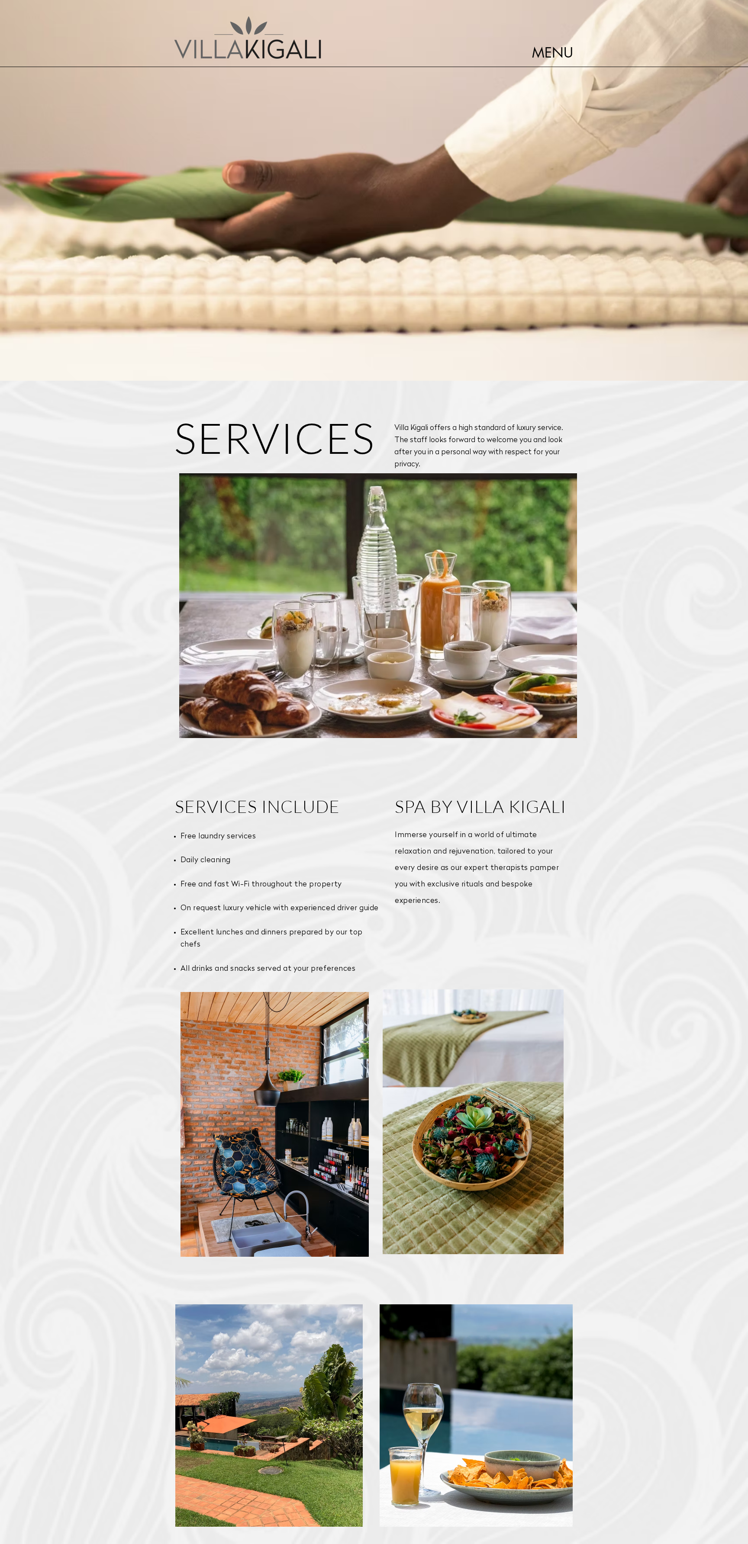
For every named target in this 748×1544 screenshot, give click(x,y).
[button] (552, 53)
